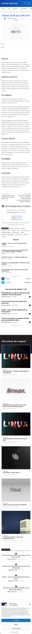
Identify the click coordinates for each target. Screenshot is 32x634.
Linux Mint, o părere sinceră (11, 472)
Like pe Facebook (17, 216)
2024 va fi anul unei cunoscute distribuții (14, 504)
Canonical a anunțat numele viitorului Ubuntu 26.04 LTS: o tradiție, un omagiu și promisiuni (14, 251)
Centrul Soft (17, 228)
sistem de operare (15, 232)
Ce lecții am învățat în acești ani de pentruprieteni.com (13, 537)
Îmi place (28, 278)
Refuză (16, 624)
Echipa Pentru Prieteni (12, 18)
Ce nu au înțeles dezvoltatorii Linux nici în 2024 (15, 439)
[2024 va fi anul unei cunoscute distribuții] (16, 490)
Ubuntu (22, 232)
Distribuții (3, 246)
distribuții (4, 230)
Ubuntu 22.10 (25, 234)
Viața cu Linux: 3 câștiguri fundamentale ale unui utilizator (16, 371)
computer (23, 228)
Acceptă (16, 620)
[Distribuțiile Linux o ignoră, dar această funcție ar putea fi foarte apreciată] (16, 390)
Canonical (11, 228)
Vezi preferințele (16, 628)
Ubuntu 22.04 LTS (18, 234)
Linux (18, 230)
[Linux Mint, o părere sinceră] (16, 457)
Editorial (16, 20)
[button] (30, 604)
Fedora (11, 84)
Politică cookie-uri (14, 632)
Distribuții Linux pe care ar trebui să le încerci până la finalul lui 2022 (7, 197)
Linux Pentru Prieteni (25, 230)
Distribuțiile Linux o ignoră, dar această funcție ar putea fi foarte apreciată (14, 405)
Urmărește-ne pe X (17, 219)
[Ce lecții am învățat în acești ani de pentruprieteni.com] (16, 522)
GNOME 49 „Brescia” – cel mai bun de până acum (14, 257)
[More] (28, 51)
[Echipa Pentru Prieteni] (5, 18)
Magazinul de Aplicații (6, 232)
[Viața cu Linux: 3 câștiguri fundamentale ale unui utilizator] (16, 356)
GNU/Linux (14, 230)
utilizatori (4, 236)
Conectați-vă (28, 282)
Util (2, 272)
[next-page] (5, 595)
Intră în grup (17, 218)
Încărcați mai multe (15, 276)
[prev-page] (2, 595)
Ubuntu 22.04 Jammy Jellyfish (7, 234)
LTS (7, 80)
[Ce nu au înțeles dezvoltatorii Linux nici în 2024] (16, 423)
